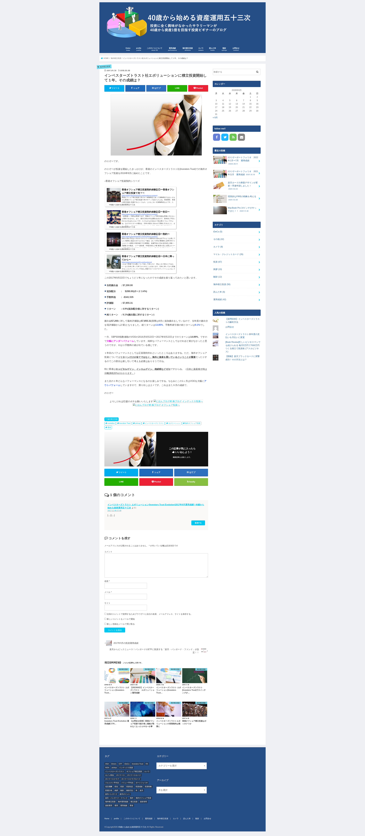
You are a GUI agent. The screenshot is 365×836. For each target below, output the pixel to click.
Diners (113, 764)
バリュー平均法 (127, 783)
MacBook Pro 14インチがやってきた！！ (242, 209)
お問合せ (236, 49)
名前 (107, 581)
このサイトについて (154, 49)
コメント (108, 551)
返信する (198, 523)
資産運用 (108, 806)
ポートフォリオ (142, 783)
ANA (107, 764)
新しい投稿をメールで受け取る (121, 624)
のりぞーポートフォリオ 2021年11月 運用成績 (243, 173)
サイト (107, 603)
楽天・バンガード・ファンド (116, 798)
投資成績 (139, 787)
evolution (111, 423)
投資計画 (108, 790)
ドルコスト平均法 (112, 783)
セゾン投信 (109, 775)
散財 (224, 49)
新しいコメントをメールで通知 (121, 619)
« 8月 (215, 117)
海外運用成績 (123, 802)
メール (108, 592)
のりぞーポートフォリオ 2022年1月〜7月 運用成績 (243, 160)
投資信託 (129, 787)
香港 (109, 427)
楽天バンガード (111, 794)
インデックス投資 (126, 768)
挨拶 (217, 269)
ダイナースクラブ (112, 779)
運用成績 (172, 49)
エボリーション (174, 423)
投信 (116, 787)
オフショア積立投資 (134, 771)
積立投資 (134, 802)
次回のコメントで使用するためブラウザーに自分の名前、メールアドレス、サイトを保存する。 (150, 614)
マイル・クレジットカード (228, 254)
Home (128, 49)
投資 (217, 262)
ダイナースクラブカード (130, 779)
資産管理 (143, 802)
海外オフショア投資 (192, 423)
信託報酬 (108, 787)
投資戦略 (148, 787)
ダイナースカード (134, 775)
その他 (218, 239)
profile (138, 49)
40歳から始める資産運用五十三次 (132, 827)
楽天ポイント (125, 794)
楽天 (141, 790)
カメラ (200, 49)
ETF (120, 764)
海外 (131, 798)
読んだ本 (212, 49)
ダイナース (120, 775)
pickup (137, 423)
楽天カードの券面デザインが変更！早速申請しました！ (243, 186)
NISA (107, 768)
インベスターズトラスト (154, 423)
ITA (147, 764)
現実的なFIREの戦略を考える (242, 198)
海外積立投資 (187, 49)
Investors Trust (124, 423)
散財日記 (129, 790)
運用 (116, 806)
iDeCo (217, 232)
